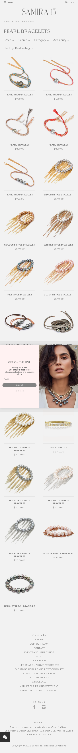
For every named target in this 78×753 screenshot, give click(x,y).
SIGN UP (19, 385)
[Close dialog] (76, 347)
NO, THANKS (19, 391)
